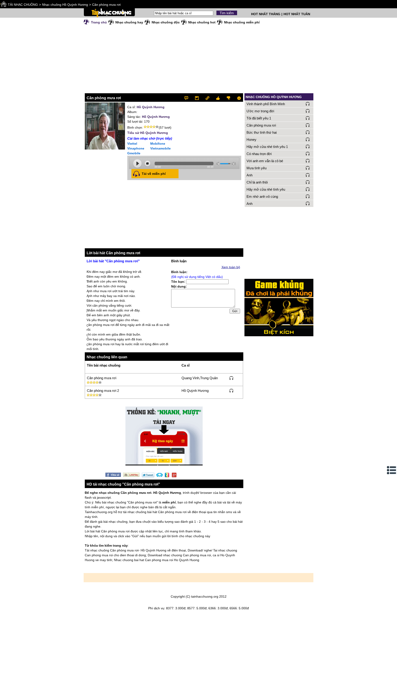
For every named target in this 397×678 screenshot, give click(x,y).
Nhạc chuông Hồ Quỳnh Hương (65, 4)
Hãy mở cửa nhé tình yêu (266, 189)
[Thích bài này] (218, 97)
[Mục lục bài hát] (392, 470)
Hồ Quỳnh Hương (150, 107)
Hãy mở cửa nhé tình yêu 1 (267, 147)
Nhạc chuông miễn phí (242, 22)
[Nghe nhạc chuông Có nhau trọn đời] (307, 153)
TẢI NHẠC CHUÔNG (23, 4)
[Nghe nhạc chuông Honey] (307, 139)
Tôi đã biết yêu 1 (259, 118)
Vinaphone (135, 148)
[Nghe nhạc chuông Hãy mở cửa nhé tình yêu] (307, 189)
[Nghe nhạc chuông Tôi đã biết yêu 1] (307, 118)
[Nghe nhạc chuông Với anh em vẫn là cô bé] (307, 160)
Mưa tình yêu (257, 168)
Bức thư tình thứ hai (262, 132)
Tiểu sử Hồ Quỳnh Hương (147, 133)
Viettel (132, 143)
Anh (249, 175)
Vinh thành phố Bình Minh (266, 104)
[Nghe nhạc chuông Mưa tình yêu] (307, 168)
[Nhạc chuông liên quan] (208, 97)
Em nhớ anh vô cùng (262, 196)
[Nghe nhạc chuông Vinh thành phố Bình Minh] (307, 104)
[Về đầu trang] (392, 673)
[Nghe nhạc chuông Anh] (307, 175)
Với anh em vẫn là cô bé (265, 161)
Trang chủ (99, 22)
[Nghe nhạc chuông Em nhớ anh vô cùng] (307, 196)
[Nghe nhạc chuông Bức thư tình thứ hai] (307, 132)
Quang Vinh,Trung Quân (199, 378)
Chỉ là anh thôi (257, 182)
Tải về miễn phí (154, 173)
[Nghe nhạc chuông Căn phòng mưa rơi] (231, 378)
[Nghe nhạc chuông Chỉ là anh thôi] (307, 182)
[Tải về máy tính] (198, 97)
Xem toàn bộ (230, 267)
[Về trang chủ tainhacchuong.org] (109, 13)
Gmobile (133, 153)
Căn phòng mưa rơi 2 (103, 391)
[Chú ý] (238, 97)
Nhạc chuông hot (202, 22)
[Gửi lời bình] (188, 97)
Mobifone (157, 143)
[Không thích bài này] (228, 97)
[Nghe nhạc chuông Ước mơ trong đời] (307, 111)
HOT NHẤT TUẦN (297, 14)
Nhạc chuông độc (166, 22)
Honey (251, 139)
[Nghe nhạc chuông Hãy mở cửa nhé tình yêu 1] (307, 146)
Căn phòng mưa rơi (106, 4)
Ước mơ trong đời (260, 111)
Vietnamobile (160, 148)
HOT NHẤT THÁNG (265, 14)
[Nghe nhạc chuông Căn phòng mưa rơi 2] (231, 390)
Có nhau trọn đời (259, 154)
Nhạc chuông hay (129, 22)
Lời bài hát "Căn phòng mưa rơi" (113, 261)
